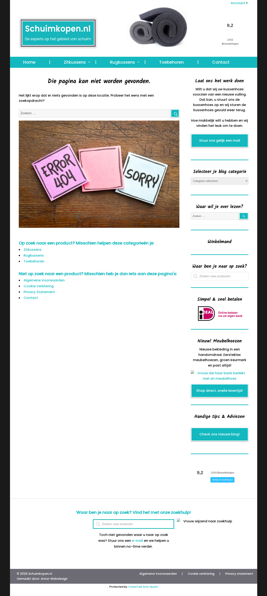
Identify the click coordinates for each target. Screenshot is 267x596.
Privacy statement (239, 574)
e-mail (137, 540)
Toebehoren (171, 62)
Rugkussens (122, 62)
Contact (220, 62)
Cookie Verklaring (39, 286)
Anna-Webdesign (54, 579)
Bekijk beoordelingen (223, 480)
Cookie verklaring (201, 574)
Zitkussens (75, 62)
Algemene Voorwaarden (44, 280)
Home (29, 62)
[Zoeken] (175, 113)
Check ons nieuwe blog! (219, 434)
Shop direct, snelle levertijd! (219, 390)
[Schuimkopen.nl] (143, 30)
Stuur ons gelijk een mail (219, 140)
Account (238, 3)
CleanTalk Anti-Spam (143, 587)
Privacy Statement (39, 292)
